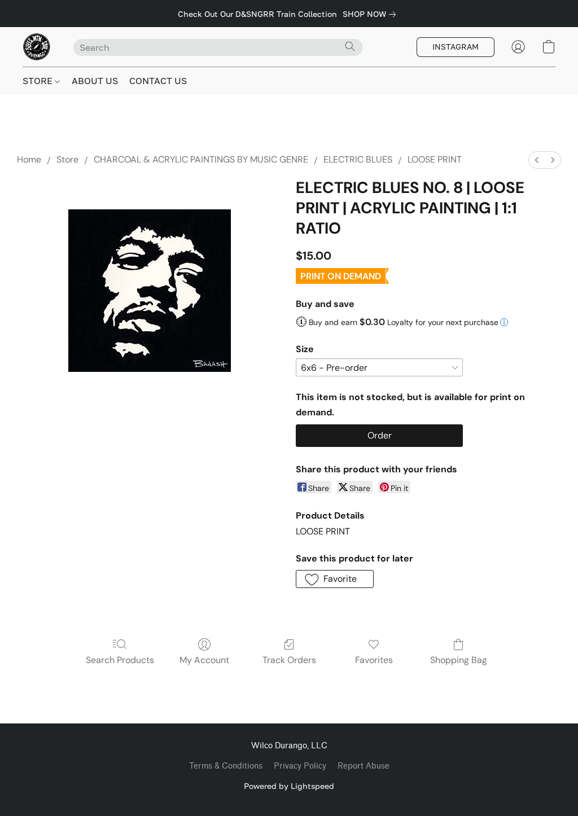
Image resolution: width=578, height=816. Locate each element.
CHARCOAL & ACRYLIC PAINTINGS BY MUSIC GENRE (201, 159)
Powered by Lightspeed (289, 786)
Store (67, 159)
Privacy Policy (300, 766)
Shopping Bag (458, 660)
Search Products (120, 660)
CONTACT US (158, 80)
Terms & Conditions (225, 766)
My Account (204, 660)
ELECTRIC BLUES (357, 159)
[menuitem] (537, 160)
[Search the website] (349, 46)
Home (29, 159)
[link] (371, 14)
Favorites (374, 660)
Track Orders (289, 660)
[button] (37, 47)
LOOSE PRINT (435, 159)
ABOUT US (95, 80)
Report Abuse (363, 766)
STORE (39, 80)
